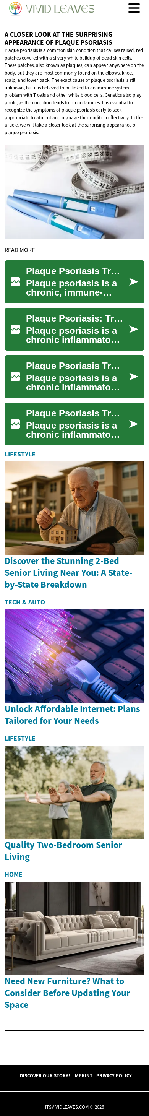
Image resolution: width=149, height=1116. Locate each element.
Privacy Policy (114, 1075)
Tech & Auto (25, 602)
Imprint (82, 1075)
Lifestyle (20, 454)
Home (14, 874)
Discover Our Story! (45, 1075)
